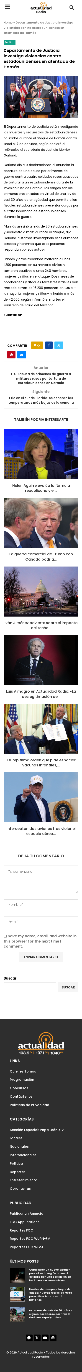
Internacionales (23, 1155)
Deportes (18, 1172)
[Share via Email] (21, 354)
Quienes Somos (23, 1071)
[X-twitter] (37, 1338)
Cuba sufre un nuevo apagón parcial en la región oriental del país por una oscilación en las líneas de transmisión (50, 1275)
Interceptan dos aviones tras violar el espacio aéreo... (41, 831)
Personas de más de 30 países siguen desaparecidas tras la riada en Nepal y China (50, 1313)
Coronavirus (20, 1188)
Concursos (19, 1088)
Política (16, 1163)
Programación (22, 1079)
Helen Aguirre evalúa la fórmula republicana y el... (41, 488)
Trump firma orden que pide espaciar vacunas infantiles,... (41, 763)
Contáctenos (21, 1096)
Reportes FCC (21, 1230)
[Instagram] (53, 1338)
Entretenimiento (23, 1180)
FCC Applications (24, 1222)
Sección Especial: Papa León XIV (37, 1130)
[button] (72, 7)
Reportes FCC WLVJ (26, 1247)
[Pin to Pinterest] (11, 354)
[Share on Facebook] (49, 345)
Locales (16, 1138)
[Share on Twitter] (58, 345)
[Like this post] (38, 345)
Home (8, 22)
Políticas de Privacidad (29, 1105)
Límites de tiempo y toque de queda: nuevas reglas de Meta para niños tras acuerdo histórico (50, 1294)
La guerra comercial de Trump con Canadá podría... (41, 556)
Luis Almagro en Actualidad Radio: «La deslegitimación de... (41, 694)
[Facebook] (29, 1338)
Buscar (10, 978)
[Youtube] (45, 1338)
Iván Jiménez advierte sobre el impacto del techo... (41, 625)
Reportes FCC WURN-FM (30, 1238)
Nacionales (19, 1146)
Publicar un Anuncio (26, 1213)
